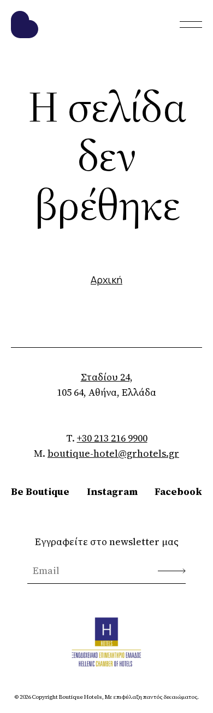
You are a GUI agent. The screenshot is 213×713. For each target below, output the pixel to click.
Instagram (112, 491)
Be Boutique (40, 491)
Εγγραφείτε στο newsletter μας (107, 541)
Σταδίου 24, (107, 377)
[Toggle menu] (191, 24)
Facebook (178, 491)
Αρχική (106, 279)
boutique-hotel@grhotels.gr (113, 453)
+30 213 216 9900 (112, 438)
